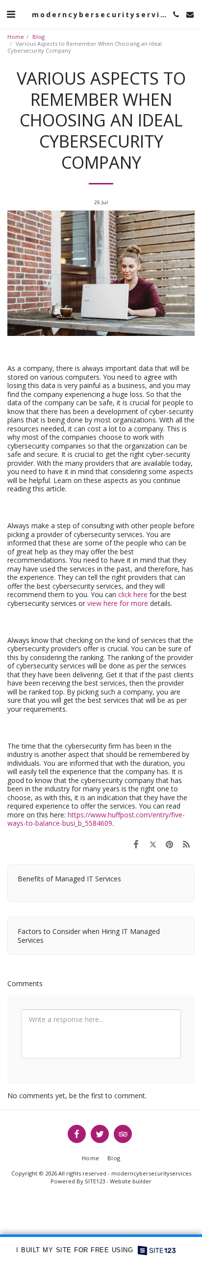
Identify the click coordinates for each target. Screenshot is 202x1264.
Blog (38, 36)
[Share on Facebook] (135, 844)
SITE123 (95, 1181)
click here (133, 594)
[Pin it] (169, 844)
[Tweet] (152, 844)
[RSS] (186, 844)
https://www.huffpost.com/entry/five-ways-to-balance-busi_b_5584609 (96, 819)
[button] (10, 14)
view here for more (117, 603)
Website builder (131, 1181)
